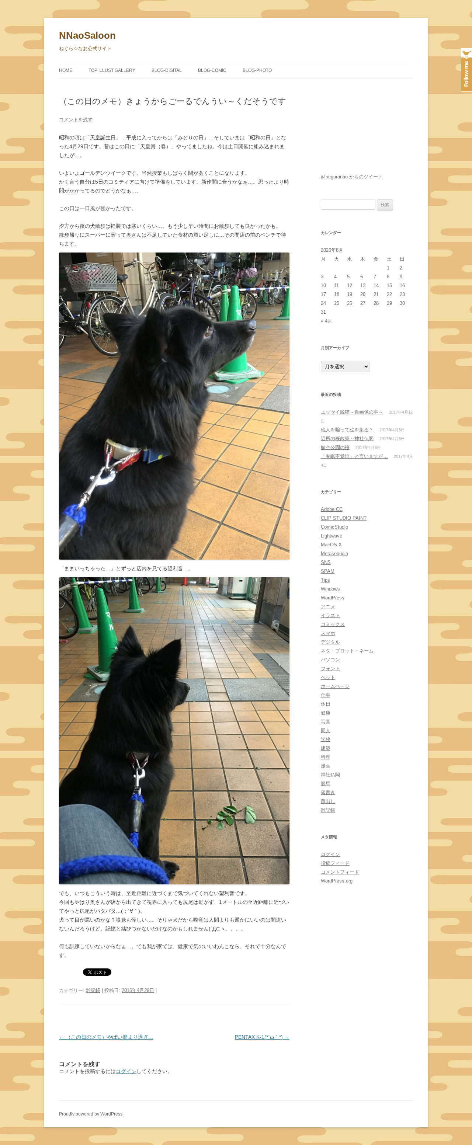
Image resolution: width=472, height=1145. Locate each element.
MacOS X (331, 544)
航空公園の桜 (335, 447)
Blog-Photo (257, 70)
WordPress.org (337, 881)
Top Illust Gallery (111, 70)
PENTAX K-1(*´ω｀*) (262, 1037)
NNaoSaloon (87, 35)
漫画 (325, 766)
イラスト (330, 615)
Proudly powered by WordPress (90, 1114)
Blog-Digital (167, 70)
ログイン (126, 1071)
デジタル (330, 642)
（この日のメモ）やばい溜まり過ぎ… (106, 1037)
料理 (325, 757)
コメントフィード (340, 872)
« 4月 (326, 321)
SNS (326, 562)
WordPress (332, 598)
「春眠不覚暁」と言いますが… (354, 456)
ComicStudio (334, 527)
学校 (325, 739)
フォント (330, 668)
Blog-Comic (212, 70)
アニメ (328, 606)
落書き (328, 792)
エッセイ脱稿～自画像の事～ (352, 412)
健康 (325, 713)
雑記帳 (93, 990)
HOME (65, 70)
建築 (325, 748)
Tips (325, 580)
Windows (330, 589)
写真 (325, 721)
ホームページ (335, 686)
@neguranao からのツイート (352, 177)
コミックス (333, 624)
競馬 (325, 783)
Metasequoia (334, 553)
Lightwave (331, 536)
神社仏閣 (330, 774)
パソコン (330, 659)
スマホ (328, 633)
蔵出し (328, 801)
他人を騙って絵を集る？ (347, 429)
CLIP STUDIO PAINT (344, 518)
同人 (325, 730)
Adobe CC (332, 509)
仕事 (325, 695)
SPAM (327, 571)
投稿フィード (335, 863)
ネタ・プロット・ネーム (347, 651)
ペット (328, 677)
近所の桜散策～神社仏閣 (347, 438)
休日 (325, 704)
